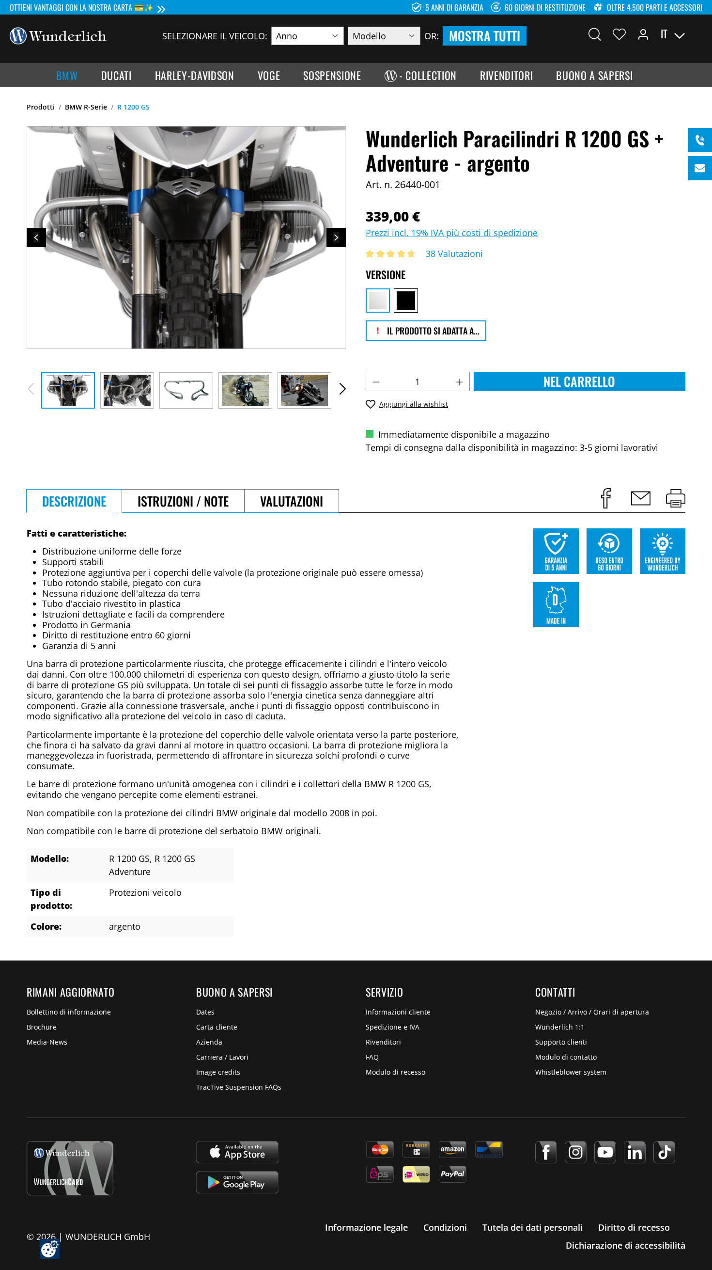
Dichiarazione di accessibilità (625, 1245)
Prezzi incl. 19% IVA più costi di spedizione (452, 232)
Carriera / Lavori (222, 1057)
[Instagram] (576, 1152)
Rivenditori (383, 1042)
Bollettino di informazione (69, 1011)
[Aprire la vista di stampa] (675, 498)
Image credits (218, 1072)
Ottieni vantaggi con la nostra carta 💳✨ (82, 7)
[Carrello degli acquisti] (696, 34)
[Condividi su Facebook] (606, 498)
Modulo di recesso (395, 1072)
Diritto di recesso (634, 1227)
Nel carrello (579, 381)
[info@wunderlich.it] (700, 168)
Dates (205, 1011)
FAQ (372, 1057)
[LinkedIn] (635, 1152)
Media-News (47, 1042)
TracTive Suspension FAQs (238, 1087)
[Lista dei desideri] (619, 34)
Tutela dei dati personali (532, 1227)
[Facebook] (546, 1152)
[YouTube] (605, 1152)
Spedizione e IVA (392, 1027)
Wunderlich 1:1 (560, 1027)
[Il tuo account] (643, 34)
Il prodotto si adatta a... (432, 330)
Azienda (209, 1042)
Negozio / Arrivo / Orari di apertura (592, 1011)
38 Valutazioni (454, 253)
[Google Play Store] (237, 1182)
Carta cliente (216, 1027)
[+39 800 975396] (700, 140)
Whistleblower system (570, 1072)
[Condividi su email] (640, 498)
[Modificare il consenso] (50, 1249)
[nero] (406, 300)
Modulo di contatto (566, 1057)
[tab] (74, 501)
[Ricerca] (595, 34)
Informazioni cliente (398, 1011)
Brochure (42, 1027)
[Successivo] (336, 237)
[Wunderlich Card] (70, 1168)
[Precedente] (36, 237)
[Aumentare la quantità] (459, 381)
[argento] (378, 300)
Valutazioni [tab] (291, 501)
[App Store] (237, 1152)
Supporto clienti (561, 1042)
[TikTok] (664, 1152)
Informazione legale (366, 1227)
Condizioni (445, 1227)
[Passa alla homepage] (58, 35)
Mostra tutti (484, 35)
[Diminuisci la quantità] (376, 381)
